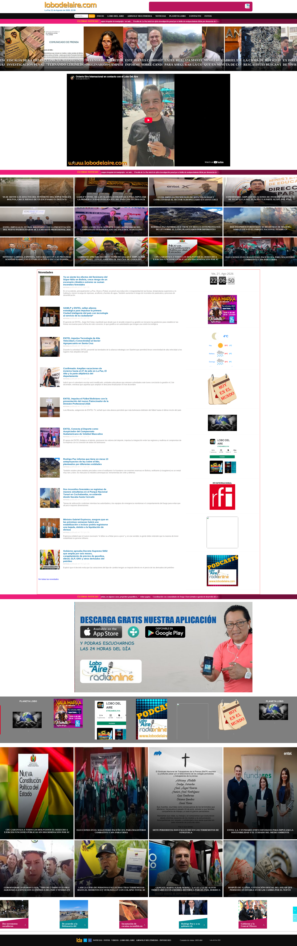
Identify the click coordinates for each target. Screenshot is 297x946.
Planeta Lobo (177, 16)
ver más (145, 21)
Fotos (208, 16)
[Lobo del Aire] (97, 5)
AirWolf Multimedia (147, 940)
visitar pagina (156, 597)
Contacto (195, 16)
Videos (115, 940)
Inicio (100, 16)
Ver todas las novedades (48, 579)
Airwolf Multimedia (139, 16)
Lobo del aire (115, 16)
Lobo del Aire (127, 940)
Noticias (160, 16)
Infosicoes (165, 940)
